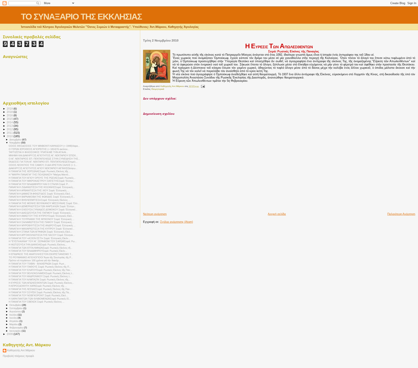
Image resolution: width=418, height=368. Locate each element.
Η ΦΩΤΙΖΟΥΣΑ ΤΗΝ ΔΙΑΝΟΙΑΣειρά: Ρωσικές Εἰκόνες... (38, 244)
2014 (10, 122)
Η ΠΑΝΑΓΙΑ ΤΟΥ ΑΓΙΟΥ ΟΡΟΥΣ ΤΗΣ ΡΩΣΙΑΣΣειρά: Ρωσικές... (42, 178)
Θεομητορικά (157, 89)
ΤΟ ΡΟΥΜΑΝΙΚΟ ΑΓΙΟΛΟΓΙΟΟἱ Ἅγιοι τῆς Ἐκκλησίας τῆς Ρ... (41, 257)
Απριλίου (14, 321)
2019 (10, 108)
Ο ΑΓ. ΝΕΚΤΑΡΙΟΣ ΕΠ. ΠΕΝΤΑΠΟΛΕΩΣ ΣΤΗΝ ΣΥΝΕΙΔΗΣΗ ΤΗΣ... (44, 158)
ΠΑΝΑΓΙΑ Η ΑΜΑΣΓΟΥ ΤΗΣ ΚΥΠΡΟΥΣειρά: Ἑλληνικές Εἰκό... (41, 216)
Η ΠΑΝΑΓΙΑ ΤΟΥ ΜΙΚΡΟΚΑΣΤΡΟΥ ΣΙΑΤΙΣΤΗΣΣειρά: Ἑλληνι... (42, 181)
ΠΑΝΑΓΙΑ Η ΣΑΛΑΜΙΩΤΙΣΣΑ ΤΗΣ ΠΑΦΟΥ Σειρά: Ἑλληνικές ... (41, 222)
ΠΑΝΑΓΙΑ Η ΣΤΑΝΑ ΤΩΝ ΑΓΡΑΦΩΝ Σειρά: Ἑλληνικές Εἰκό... (40, 231)
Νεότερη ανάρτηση (155, 214)
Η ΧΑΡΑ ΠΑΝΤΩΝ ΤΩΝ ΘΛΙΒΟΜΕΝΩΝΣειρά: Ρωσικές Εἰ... (40, 298)
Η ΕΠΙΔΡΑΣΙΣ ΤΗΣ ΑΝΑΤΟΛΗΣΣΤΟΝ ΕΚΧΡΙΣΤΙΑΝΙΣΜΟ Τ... (41, 254)
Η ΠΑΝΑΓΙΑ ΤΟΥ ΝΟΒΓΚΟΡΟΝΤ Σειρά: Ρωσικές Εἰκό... (38, 295)
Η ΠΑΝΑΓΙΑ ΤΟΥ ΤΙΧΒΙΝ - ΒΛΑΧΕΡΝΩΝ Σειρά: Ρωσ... (37, 263)
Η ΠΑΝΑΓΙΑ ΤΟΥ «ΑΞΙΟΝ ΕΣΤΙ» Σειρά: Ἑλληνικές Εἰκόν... (39, 238)
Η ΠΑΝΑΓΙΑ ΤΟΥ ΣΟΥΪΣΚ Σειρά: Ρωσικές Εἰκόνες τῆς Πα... (40, 292)
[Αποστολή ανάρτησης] (203, 86)
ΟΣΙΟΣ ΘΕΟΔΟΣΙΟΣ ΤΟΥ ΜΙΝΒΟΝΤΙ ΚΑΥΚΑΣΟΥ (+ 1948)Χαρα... (44, 146)
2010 (10, 136)
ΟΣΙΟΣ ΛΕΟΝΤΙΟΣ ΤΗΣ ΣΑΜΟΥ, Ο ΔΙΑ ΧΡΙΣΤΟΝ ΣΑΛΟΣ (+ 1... (43, 165)
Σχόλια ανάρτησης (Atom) (176, 221)
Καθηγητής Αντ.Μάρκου (21, 350)
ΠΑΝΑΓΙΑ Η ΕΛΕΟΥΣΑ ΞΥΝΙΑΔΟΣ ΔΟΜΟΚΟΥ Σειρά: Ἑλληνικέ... (43, 209)
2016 (10, 115)
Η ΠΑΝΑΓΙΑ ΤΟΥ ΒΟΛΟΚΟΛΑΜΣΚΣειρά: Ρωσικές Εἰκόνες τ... (41, 273)
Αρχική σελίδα (277, 214)
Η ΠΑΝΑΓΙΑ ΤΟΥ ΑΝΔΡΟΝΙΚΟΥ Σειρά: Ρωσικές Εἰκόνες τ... (40, 276)
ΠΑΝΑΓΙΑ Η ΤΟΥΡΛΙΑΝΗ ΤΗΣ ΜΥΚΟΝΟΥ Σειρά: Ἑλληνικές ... (41, 219)
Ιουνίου (13, 317)
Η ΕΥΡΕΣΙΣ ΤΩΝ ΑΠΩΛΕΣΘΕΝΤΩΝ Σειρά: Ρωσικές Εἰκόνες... (41, 282)
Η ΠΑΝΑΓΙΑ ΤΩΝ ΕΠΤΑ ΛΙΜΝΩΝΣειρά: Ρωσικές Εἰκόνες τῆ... (40, 247)
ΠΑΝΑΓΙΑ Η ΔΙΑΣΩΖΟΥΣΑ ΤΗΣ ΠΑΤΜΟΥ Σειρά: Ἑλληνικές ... (41, 212)
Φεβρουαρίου (16, 327)
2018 (10, 111)
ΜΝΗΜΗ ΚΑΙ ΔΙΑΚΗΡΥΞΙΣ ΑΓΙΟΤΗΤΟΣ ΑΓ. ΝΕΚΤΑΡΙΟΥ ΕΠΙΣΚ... (43, 155)
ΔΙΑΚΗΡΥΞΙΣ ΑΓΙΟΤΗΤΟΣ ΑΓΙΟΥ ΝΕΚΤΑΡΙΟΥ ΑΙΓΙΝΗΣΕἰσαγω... (43, 168)
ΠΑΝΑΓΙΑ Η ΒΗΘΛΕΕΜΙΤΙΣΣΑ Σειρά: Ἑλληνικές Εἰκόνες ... (39, 200)
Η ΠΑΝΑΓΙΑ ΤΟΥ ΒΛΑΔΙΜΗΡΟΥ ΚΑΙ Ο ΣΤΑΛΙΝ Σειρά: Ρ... (39, 184)
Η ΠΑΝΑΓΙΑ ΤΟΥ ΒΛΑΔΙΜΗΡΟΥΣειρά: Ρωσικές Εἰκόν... (38, 251)
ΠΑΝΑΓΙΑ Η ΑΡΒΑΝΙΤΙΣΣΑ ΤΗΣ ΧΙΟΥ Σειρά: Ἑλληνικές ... (39, 190)
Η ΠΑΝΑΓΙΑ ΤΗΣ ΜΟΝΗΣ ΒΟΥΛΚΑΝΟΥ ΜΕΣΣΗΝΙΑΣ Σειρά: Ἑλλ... (44, 203)
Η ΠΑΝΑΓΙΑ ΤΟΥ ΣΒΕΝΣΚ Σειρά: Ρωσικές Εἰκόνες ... (36, 301)
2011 (10, 132)
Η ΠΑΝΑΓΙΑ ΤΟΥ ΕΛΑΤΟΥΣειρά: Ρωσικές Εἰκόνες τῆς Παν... (40, 270)
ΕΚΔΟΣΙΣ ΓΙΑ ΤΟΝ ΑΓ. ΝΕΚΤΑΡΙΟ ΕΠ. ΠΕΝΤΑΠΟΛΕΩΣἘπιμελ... (43, 161)
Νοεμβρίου (15, 142)
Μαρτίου (14, 324)
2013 (10, 125)
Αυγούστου (15, 311)
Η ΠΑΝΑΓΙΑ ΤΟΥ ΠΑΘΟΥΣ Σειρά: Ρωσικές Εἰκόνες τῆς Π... (40, 266)
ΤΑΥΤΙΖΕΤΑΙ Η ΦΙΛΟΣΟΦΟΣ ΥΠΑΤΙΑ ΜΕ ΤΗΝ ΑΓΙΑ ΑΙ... (38, 152)
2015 (10, 118)
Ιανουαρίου (15, 331)
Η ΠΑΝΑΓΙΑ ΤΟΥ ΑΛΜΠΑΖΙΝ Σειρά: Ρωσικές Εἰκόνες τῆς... (39, 279)
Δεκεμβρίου (15, 139)
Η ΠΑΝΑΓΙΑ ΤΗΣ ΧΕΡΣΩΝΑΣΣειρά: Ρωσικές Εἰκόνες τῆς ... (40, 171)
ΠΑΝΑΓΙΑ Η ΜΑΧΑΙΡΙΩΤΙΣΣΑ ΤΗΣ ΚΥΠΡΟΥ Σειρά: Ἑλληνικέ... (41, 228)
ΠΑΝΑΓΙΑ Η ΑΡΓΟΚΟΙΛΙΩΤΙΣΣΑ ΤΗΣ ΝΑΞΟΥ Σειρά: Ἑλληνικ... (42, 235)
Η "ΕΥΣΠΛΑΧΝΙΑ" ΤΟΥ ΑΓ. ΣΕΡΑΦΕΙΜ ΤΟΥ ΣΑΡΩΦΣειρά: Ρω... (43, 241)
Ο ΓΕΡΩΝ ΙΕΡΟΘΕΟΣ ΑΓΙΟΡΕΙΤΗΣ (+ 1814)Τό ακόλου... (39, 149)
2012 (10, 129)
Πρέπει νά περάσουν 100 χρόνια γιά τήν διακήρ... (35, 260)
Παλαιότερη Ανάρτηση (401, 214)
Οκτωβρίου (15, 305)
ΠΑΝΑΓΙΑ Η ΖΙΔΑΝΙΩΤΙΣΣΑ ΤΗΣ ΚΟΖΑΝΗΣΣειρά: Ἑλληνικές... (42, 187)
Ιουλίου (13, 314)
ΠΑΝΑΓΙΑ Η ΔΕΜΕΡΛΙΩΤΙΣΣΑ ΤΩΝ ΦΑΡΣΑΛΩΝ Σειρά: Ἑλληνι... (42, 206)
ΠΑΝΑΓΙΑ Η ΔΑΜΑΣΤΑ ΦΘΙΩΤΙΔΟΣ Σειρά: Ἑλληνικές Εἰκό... (40, 193)
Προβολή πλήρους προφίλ (18, 356)
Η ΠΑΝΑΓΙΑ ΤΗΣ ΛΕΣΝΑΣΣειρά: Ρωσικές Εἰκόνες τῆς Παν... (40, 289)
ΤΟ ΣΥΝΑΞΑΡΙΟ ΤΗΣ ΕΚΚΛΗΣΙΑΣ (81, 16)
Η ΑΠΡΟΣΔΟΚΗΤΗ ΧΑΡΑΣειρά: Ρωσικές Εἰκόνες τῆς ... (38, 286)
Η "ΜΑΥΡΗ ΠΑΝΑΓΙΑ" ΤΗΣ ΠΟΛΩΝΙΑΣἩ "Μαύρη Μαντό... (39, 174)
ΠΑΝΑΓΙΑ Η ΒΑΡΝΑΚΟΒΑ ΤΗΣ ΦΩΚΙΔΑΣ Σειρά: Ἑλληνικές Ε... (42, 196)
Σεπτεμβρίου (16, 308)
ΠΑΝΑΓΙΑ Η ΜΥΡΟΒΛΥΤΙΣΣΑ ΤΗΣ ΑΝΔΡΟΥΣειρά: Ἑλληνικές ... (42, 225)
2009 (10, 334)
